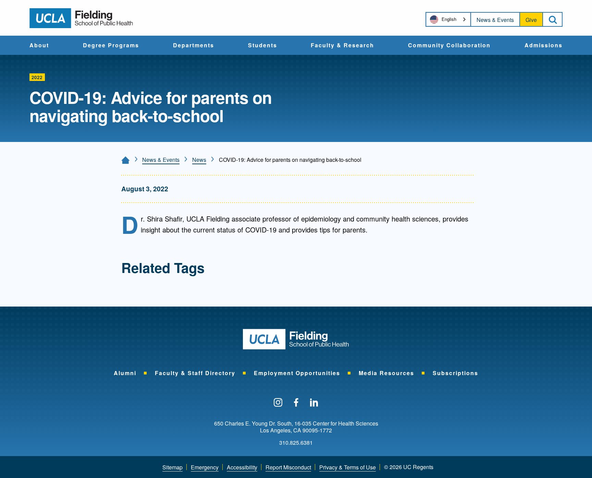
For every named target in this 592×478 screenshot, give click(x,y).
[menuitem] (39, 45)
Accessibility (242, 467)
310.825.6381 (296, 442)
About (39, 45)
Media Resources (386, 373)
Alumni (125, 373)
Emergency (205, 467)
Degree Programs (111, 45)
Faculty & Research (342, 45)
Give (531, 20)
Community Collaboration (449, 45)
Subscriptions (455, 373)
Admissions (544, 45)
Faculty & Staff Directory (195, 373)
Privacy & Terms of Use (347, 467)
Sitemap (172, 467)
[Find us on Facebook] (296, 403)
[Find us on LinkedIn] (314, 403)
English (449, 19)
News (199, 160)
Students (262, 45)
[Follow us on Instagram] (278, 403)
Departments (193, 45)
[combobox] (448, 19)
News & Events (495, 20)
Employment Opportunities (297, 373)
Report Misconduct (288, 467)
